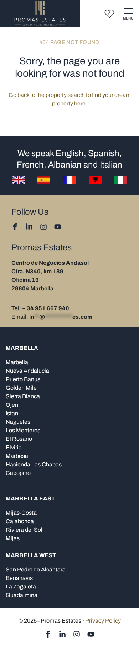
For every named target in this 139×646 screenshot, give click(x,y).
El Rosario (19, 439)
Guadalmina (21, 595)
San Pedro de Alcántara (36, 569)
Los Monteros (23, 430)
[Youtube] (57, 226)
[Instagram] (43, 226)
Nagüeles (18, 422)
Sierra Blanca (23, 396)
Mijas (13, 538)
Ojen (12, 405)
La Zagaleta (21, 587)
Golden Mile (21, 388)
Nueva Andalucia (27, 371)
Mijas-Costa (21, 513)
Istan (12, 413)
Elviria (14, 447)
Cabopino (18, 473)
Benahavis (19, 578)
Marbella (17, 362)
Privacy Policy (103, 621)
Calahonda (20, 521)
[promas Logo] (40, 13)
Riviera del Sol (24, 530)
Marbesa (17, 456)
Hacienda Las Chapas (34, 464)
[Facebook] (15, 226)
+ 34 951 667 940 (45, 308)
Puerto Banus (23, 379)
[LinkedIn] (29, 226)
